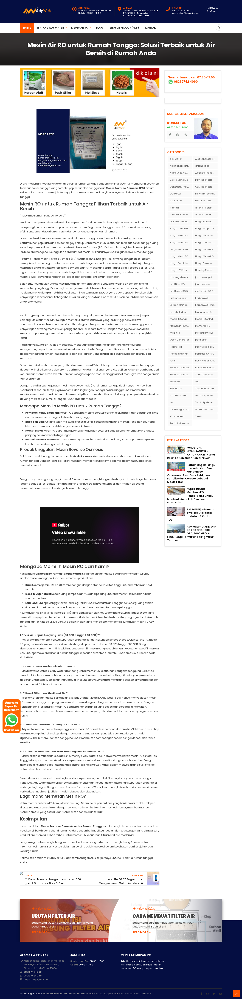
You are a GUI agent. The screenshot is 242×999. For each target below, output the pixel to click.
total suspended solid (206, 395)
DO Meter (175, 193)
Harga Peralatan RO (181, 263)
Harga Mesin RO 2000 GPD (181, 256)
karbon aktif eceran (181, 305)
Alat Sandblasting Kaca (181, 166)
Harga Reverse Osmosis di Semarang (206, 263)
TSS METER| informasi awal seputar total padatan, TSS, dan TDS (191, 515)
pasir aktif (201, 339)
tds (197, 381)
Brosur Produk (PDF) (124, 27)
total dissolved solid (181, 395)
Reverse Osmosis (180, 367)
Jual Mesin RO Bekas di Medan (206, 291)
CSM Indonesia (203, 186)
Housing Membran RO (181, 277)
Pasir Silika (176, 346)
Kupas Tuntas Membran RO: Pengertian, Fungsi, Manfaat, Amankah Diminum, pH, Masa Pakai (190, 495)
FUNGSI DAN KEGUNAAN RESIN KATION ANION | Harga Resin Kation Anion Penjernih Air (191, 453)
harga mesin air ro (180, 249)
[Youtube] (220, 993)
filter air (174, 207)
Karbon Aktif (202, 298)
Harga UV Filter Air (180, 270)
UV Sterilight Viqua (181, 409)
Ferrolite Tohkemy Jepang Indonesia (206, 200)
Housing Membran (205, 270)
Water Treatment (205, 409)
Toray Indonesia (204, 388)
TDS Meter (176, 388)
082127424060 (33, 972)
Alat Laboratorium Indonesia (206, 159)
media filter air (178, 319)
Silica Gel (175, 381)
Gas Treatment (179, 221)
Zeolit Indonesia (179, 423)
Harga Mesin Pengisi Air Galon (206, 249)
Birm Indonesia (203, 180)
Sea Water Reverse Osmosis (206, 374)
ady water (176, 159)
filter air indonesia (180, 214)
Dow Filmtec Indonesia (206, 193)
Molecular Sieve (204, 332)
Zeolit (198, 416)
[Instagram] (207, 993)
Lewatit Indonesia (180, 312)
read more (39, 932)
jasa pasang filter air (206, 277)
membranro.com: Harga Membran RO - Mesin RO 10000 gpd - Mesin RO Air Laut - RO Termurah (97, 993)
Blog (99, 27)
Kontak (150, 27)
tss (171, 402)
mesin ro (175, 332)
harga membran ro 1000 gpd (206, 242)
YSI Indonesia (177, 416)
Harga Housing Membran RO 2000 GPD (206, 221)
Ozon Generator (179, 339)
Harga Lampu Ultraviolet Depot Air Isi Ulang (181, 228)
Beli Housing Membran (181, 180)
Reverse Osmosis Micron (206, 367)
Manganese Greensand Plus (206, 312)
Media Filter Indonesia (206, 319)
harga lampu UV (204, 228)
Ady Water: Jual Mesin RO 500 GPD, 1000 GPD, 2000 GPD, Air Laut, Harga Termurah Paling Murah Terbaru (191, 533)
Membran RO (202, 326)
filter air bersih (203, 207)
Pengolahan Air (179, 353)
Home (27, 27)
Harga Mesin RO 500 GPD (206, 256)
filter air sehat (203, 214)
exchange (176, 200)
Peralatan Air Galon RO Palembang (206, 353)
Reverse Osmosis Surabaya (181, 374)
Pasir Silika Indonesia (206, 346)
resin (173, 360)
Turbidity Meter (204, 402)
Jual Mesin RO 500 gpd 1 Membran (181, 291)
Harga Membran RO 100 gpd (181, 242)
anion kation (202, 166)
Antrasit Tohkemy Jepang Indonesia (181, 173)
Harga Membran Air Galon (181, 235)
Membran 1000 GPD (181, 326)
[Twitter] (214, 993)
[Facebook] (201, 993)
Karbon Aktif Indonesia (206, 305)
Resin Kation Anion (206, 360)
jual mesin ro (202, 284)
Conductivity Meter (181, 186)
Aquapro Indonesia (206, 173)
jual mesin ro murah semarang (181, 298)
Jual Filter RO (177, 284)
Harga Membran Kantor (206, 235)
